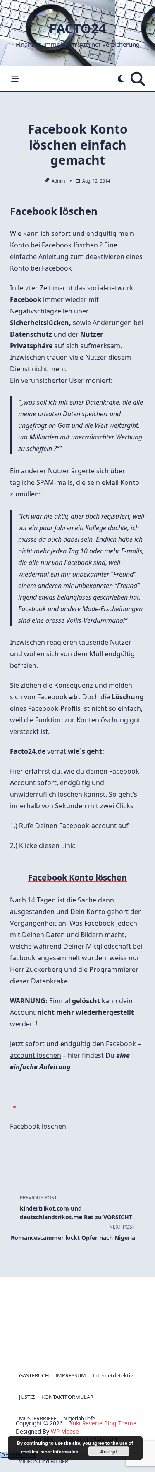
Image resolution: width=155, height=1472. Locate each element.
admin (58, 181)
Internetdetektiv (113, 1375)
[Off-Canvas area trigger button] (15, 79)
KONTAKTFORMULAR (67, 1397)
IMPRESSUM (70, 1375)
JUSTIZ (27, 1397)
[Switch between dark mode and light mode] (121, 79)
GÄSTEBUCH (34, 1375)
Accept (108, 1451)
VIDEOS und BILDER (43, 1461)
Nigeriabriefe (79, 1418)
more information (60, 1451)
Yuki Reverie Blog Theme (102, 1423)
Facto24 (77, 28)
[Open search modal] (138, 79)
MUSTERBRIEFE (38, 1418)
